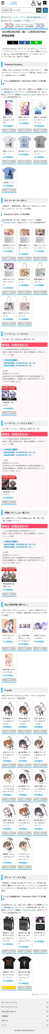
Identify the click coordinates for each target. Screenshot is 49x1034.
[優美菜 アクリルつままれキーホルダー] (40, 742)
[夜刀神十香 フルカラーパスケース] (40, 923)
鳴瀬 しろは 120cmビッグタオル (8, 120)
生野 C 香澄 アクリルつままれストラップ (9, 823)
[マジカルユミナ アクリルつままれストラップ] (24, 844)
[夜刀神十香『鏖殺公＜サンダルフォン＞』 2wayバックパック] (24, 923)
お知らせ (4, 1020)
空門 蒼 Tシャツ (24, 151)
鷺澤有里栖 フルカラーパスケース (24, 248)
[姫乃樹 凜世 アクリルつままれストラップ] (40, 810)
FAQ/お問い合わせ (8, 1011)
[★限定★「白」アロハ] (9, 393)
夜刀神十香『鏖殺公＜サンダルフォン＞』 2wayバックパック (24, 938)
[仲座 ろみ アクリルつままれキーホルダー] (9, 742)
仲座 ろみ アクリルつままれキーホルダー (9, 755)
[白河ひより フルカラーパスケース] (9, 269)
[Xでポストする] (12, 43)
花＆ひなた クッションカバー (9, 636)
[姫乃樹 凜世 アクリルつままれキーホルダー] (24, 742)
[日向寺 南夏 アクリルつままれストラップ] (40, 776)
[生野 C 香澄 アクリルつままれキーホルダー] (40, 708)
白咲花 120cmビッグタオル (40, 636)
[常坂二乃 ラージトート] (9, 303)
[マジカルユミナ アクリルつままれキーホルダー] (9, 776)
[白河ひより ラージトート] (24, 303)
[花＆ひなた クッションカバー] (9, 626)
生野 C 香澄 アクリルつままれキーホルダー (40, 721)
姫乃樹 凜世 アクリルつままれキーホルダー (24, 755)
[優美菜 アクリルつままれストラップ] (9, 844)
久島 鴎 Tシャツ (8, 182)
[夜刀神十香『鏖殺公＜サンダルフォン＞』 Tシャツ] (24, 962)
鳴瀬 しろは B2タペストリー (23, 118)
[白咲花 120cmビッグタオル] (40, 626)
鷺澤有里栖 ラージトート (40, 280)
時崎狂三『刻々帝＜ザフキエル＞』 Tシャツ (8, 975)
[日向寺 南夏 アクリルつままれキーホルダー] (24, 708)
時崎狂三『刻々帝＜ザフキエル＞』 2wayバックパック (8, 937)
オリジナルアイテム (9, 1002)
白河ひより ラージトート (24, 314)
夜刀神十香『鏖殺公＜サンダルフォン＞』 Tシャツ (24, 976)
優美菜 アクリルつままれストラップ (9, 857)
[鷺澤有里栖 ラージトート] (40, 269)
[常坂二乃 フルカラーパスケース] (40, 235)
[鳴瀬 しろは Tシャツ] (9, 141)
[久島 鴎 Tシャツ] (9, 173)
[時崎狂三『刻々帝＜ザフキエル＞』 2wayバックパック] (9, 923)
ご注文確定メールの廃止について (24, 21)
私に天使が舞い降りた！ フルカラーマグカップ (24, 638)
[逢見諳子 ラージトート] (24, 269)
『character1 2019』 (28, 94)
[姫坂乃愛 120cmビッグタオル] (9, 660)
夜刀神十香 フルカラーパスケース (40, 935)
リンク (4, 1025)
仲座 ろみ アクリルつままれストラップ (24, 823)
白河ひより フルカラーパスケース (9, 282)
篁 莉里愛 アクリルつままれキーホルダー (9, 721)
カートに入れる (10, 987)
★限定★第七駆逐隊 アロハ (8, 585)
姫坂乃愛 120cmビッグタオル (9, 670)
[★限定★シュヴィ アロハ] (9, 482)
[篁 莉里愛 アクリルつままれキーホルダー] (9, 708)
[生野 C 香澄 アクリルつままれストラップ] (9, 810)
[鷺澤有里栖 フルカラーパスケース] (24, 235)
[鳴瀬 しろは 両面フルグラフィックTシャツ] (40, 107)
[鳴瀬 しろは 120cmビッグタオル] (9, 107)
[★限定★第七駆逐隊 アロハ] (9, 574)
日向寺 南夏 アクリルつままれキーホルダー (24, 721)
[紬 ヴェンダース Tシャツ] (40, 141)
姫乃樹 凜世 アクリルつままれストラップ (40, 823)
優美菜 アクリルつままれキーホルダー (40, 755)
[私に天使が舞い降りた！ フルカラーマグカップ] (24, 626)
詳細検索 (45, 10)
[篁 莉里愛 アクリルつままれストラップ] (24, 776)
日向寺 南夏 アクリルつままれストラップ (40, 789)
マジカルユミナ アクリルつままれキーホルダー (8, 789)
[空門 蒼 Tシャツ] (24, 141)
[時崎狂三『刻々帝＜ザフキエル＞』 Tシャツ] (9, 962)
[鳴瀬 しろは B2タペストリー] (24, 107)
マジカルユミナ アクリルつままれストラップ (24, 857)
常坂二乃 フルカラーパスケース (40, 246)
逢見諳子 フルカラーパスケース (9, 246)
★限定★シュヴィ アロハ (8, 493)
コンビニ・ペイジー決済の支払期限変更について (29, 17)
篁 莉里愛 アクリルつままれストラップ (24, 789)
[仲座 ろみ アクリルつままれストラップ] (24, 810)
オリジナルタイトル (9, 1007)
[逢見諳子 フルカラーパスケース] (9, 235)
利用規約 (4, 1016)
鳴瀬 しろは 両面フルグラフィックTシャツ (40, 120)
